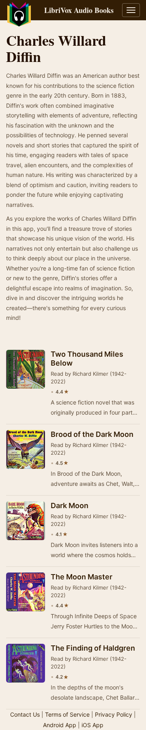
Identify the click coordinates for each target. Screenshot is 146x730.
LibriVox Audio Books (79, 10)
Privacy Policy (113, 714)
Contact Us (25, 714)
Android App (59, 724)
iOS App (92, 724)
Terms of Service (67, 714)
